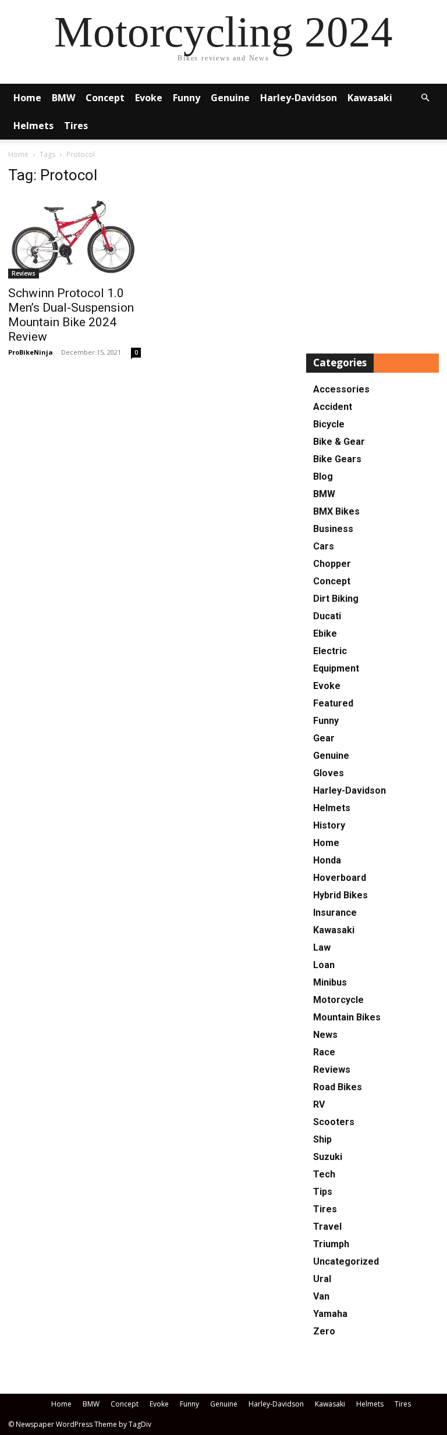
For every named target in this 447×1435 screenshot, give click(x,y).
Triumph (331, 1244)
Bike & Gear (339, 441)
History (329, 825)
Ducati (327, 616)
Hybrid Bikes (340, 895)
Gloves (328, 773)
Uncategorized (346, 1261)
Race (324, 1052)
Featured (333, 703)
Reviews (24, 273)
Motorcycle (338, 999)
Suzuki (327, 1156)
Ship (322, 1139)
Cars (323, 546)
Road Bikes (337, 1087)
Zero (324, 1331)
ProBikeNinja (30, 352)
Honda (327, 860)
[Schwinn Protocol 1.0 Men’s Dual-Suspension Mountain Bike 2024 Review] (74, 237)
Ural (322, 1278)
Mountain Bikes (347, 1017)
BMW (63, 97)
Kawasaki (369, 97)
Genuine (230, 97)
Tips (322, 1191)
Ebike (325, 633)
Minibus (330, 982)
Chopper (332, 563)
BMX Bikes (336, 511)
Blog (323, 476)
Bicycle (329, 424)
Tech (324, 1174)
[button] (425, 97)
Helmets (33, 125)
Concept (105, 97)
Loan (324, 964)
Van (321, 1296)
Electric (330, 650)
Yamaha (330, 1313)
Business (333, 528)
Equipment (336, 668)
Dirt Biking (336, 598)
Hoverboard (339, 877)
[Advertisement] (372, 249)
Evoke (148, 97)
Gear (324, 738)
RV (319, 1104)
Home (27, 97)
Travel (327, 1226)
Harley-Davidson (298, 97)
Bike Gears (337, 459)
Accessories (341, 389)
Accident (332, 406)
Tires (76, 125)
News (325, 1034)
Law (322, 947)
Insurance (335, 912)
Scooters (333, 1121)
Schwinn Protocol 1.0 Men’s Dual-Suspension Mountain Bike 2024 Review (71, 315)
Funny (186, 97)
